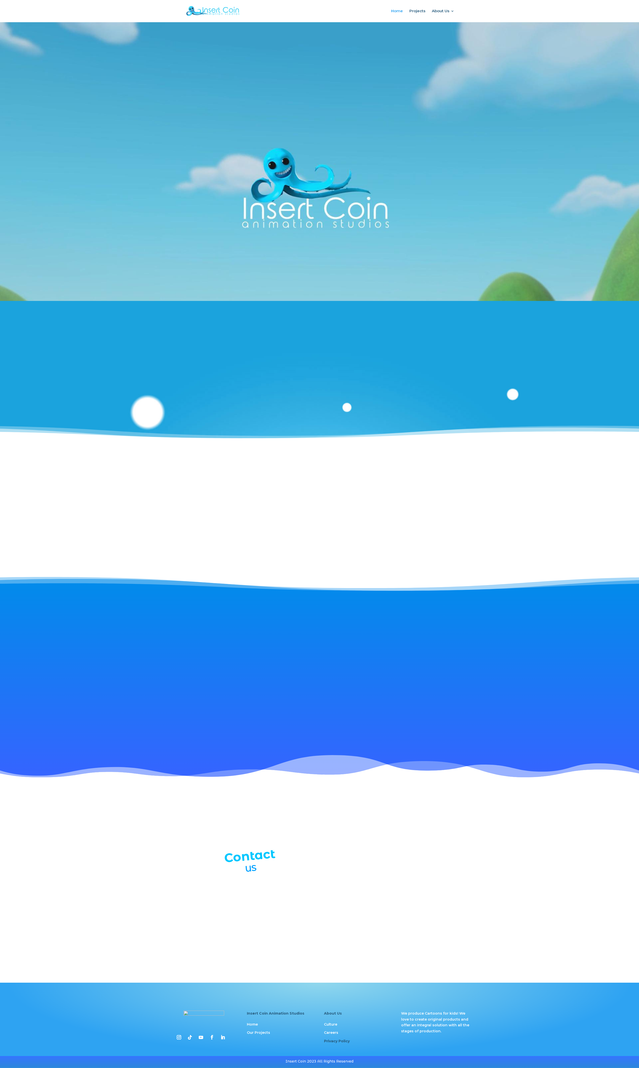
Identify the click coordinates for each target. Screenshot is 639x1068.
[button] (177, 680)
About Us (440, 11)
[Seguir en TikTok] (189, 1037)
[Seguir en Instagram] (178, 1037)
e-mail (333, 831)
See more (236, 390)
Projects (417, 11)
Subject (333, 854)
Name (332, 808)
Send (338, 953)
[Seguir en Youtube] (200, 1037)
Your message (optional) (349, 877)
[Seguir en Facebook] (211, 1037)
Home (397, 11)
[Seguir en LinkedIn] (222, 1037)
